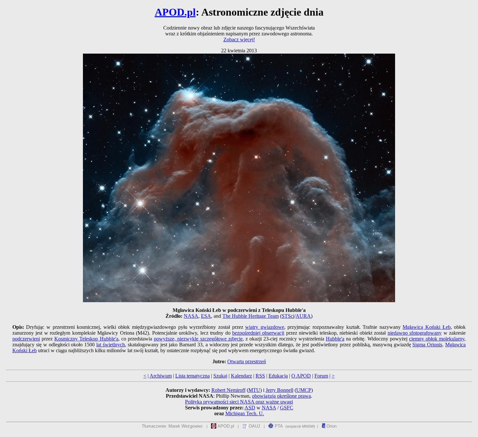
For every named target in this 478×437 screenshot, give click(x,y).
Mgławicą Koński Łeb (426, 327)
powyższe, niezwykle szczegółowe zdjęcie (198, 338)
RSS (260, 376)
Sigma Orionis (427, 344)
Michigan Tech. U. (244, 413)
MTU (254, 390)
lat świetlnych (110, 344)
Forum (321, 376)
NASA (191, 316)
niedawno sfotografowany (415, 333)
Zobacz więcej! (239, 39)
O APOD (301, 376)
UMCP (303, 390)
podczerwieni (26, 338)
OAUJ (253, 426)
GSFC (286, 407)
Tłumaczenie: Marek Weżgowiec (172, 426)
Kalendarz (241, 376)
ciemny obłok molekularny (436, 338)
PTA (278, 426)
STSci (288, 316)
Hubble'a (335, 338)
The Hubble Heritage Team (250, 316)
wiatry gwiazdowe (264, 327)
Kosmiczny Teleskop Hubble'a (86, 338)
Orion (331, 426)
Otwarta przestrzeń (246, 361)
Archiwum (161, 376)
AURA (303, 316)
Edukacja (278, 376)
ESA (206, 316)
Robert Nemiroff (228, 390)
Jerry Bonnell (279, 390)
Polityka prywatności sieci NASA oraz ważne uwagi (239, 402)
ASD (250, 407)
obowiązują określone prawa (281, 396)
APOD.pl (175, 12)
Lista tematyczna (192, 376)
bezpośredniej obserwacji (258, 333)
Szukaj (220, 376)
